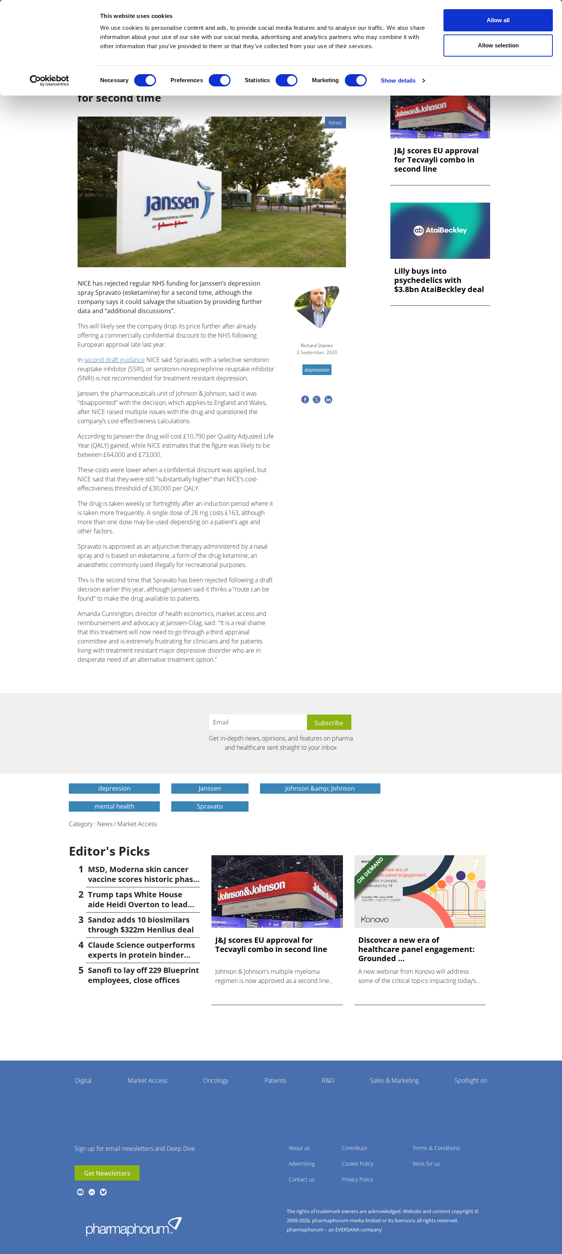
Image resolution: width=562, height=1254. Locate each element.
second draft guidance (114, 360)
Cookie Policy (357, 1163)
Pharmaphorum (133, 1226)
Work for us (426, 1163)
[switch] (220, 80)
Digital (83, 1080)
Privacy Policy (357, 1179)
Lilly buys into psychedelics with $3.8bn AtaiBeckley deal (439, 280)
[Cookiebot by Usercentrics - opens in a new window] (49, 80)
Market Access (147, 1080)
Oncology (215, 1080)
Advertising (302, 1163)
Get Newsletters (107, 1173)
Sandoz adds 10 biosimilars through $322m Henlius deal (141, 925)
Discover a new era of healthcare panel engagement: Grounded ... (416, 949)
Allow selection (498, 45)
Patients (275, 1080)
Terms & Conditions (436, 1148)
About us (299, 1148)
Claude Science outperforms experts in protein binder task (141, 955)
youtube (80, 1192)
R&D (328, 1080)
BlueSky (103, 1192)
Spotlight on (471, 1080)
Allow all (498, 20)
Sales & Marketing (394, 1080)
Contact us (302, 1179)
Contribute (354, 1148)
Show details (398, 80)
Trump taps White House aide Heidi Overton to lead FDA (138, 904)
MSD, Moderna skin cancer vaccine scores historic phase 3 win (143, 879)
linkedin (92, 1192)
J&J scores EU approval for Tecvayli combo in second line (436, 160)
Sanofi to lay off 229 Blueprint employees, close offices (143, 975)
